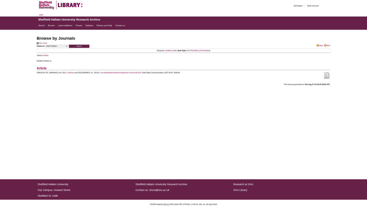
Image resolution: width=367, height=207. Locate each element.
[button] (79, 46)
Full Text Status (193, 51)
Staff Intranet (313, 6)
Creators (168, 51)
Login (41, 15)
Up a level (43, 43)
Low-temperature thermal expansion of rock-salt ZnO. (120, 73)
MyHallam (298, 6)
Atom (321, 46)
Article (46, 55)
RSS (328, 46)
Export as (41, 46)
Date (175, 51)
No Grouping (205, 51)
